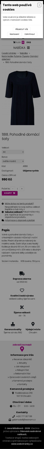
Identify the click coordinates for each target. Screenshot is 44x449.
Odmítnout (30, 34)
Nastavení (14, 34)
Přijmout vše (21, 29)
